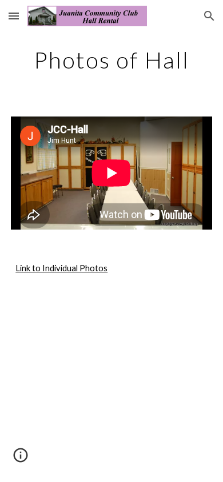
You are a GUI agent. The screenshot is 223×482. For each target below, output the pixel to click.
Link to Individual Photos (61, 268)
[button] (13, 15)
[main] (111, 60)
